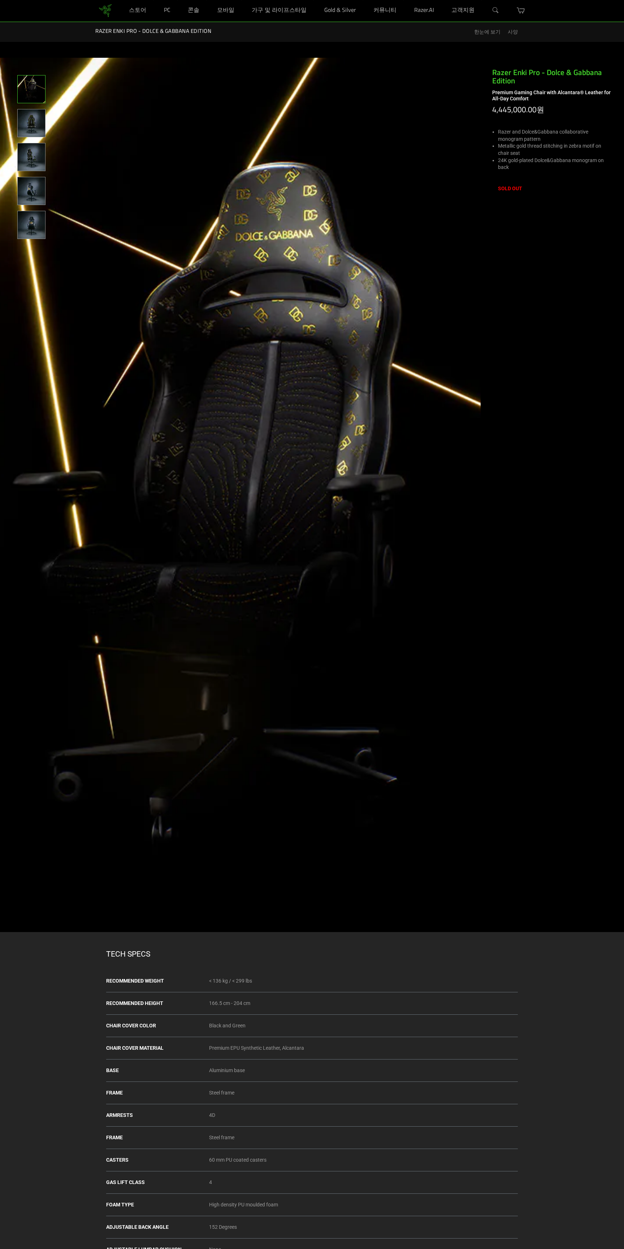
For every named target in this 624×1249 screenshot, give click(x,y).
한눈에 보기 (487, 32)
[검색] (495, 10)
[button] (521, 10)
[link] (105, 10)
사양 (513, 32)
